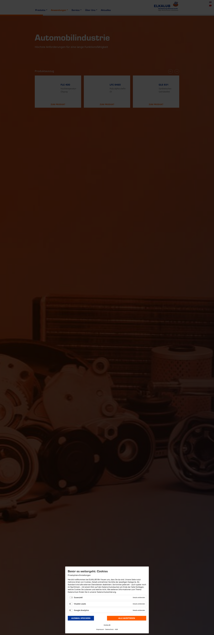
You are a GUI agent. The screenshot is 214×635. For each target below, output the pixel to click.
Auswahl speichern (80, 618)
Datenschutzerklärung (106, 592)
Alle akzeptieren (126, 618)
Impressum (100, 629)
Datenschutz (109, 629)
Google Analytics (81, 610)
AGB (116, 629)
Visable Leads (80, 604)
